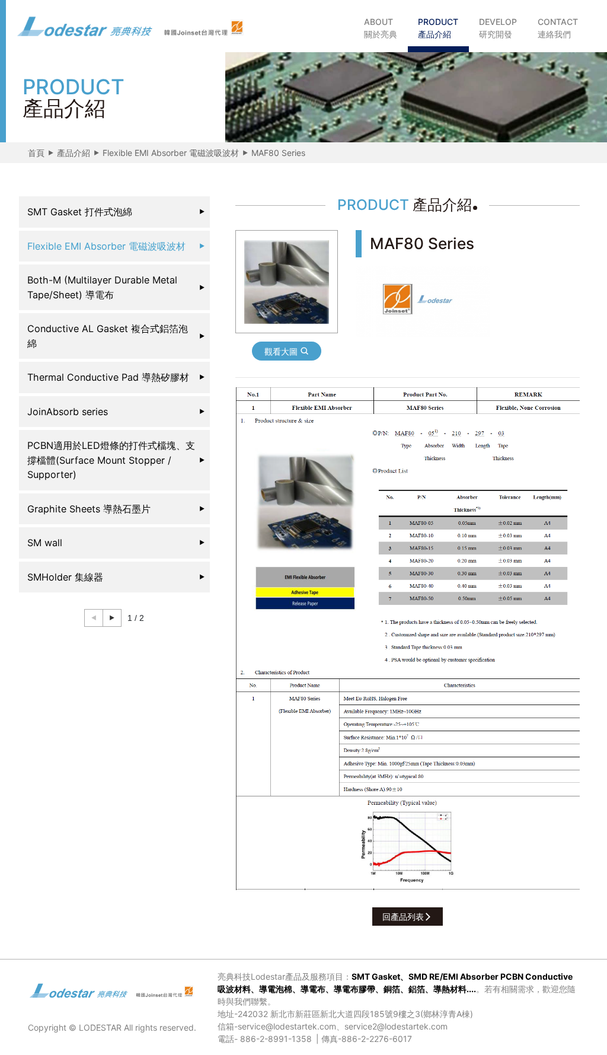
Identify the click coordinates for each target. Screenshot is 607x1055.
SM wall (44, 543)
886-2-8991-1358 (276, 1039)
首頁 (36, 153)
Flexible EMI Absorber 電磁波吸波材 (171, 153)
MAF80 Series (278, 153)
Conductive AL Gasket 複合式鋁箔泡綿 (107, 336)
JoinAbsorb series (67, 411)
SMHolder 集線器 (65, 577)
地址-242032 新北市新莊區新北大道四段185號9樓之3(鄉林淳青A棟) (345, 1014)
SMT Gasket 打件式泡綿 (79, 212)
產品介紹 (73, 153)
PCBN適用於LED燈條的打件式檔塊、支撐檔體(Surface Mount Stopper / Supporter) (111, 459)
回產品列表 (403, 916)
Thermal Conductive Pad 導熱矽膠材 (108, 377)
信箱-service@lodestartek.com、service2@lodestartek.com (333, 1026)
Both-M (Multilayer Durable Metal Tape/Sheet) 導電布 (102, 287)
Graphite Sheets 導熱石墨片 (89, 509)
